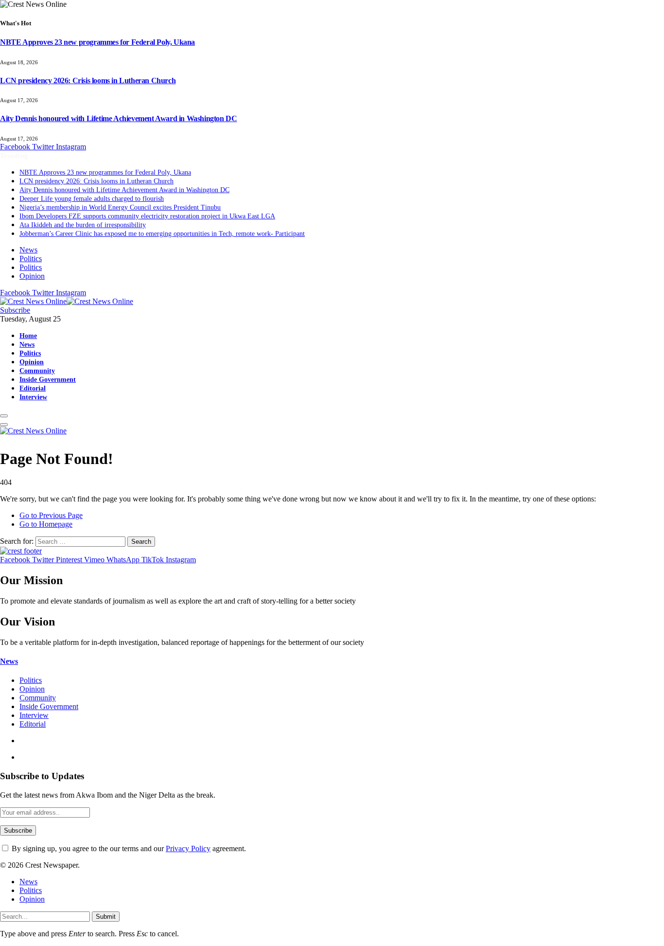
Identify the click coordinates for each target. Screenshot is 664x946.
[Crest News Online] (66, 301)
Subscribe (15, 310)
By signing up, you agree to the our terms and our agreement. (128, 848)
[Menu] (4, 415)
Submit (106, 916)
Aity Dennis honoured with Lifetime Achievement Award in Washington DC (118, 118)
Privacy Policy (188, 848)
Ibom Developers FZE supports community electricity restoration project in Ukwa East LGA (147, 216)
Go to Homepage (45, 524)
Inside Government (47, 379)
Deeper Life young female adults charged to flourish (91, 198)
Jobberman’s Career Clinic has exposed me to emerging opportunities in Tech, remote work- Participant (162, 233)
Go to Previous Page (51, 515)
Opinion (32, 276)
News (28, 250)
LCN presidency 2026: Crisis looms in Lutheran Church (87, 80)
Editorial (32, 388)
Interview (33, 397)
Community (37, 371)
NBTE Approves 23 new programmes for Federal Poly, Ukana (97, 42)
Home (28, 335)
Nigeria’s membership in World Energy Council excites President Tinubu (120, 207)
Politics (30, 258)
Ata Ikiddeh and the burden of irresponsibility (82, 225)
